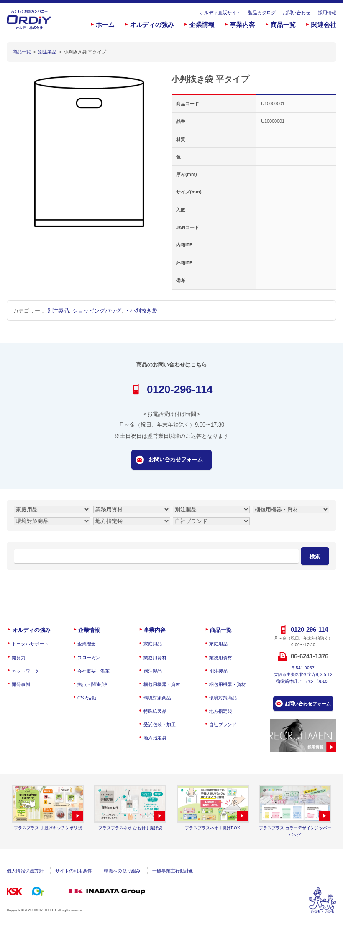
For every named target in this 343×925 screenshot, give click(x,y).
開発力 (18, 657)
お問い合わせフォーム (175, 459)
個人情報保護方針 (25, 870)
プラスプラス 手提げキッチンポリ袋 (48, 828)
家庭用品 (152, 643)
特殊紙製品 (154, 711)
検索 (315, 556)
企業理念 (86, 643)
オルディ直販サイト (220, 12)
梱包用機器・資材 (161, 684)
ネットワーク (25, 670)
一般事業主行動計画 (173, 870)
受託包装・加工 (159, 724)
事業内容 (242, 24)
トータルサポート (30, 643)
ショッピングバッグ (96, 310)
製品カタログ (262, 12)
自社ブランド (223, 724)
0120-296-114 (179, 389)
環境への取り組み (122, 870)
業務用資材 (154, 657)
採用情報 (327, 12)
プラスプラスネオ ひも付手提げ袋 (130, 828)
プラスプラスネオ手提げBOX (212, 828)
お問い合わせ (296, 12)
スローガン (88, 657)
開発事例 (21, 684)
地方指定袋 (154, 737)
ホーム (105, 24)
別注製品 (58, 310)
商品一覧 (283, 24)
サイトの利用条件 (73, 870)
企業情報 (202, 24)
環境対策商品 (157, 697)
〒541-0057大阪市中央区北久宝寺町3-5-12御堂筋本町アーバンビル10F (303, 675)
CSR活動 (86, 697)
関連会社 (323, 24)
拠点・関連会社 (93, 684)
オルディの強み (152, 24)
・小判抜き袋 (141, 310)
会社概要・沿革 (93, 670)
